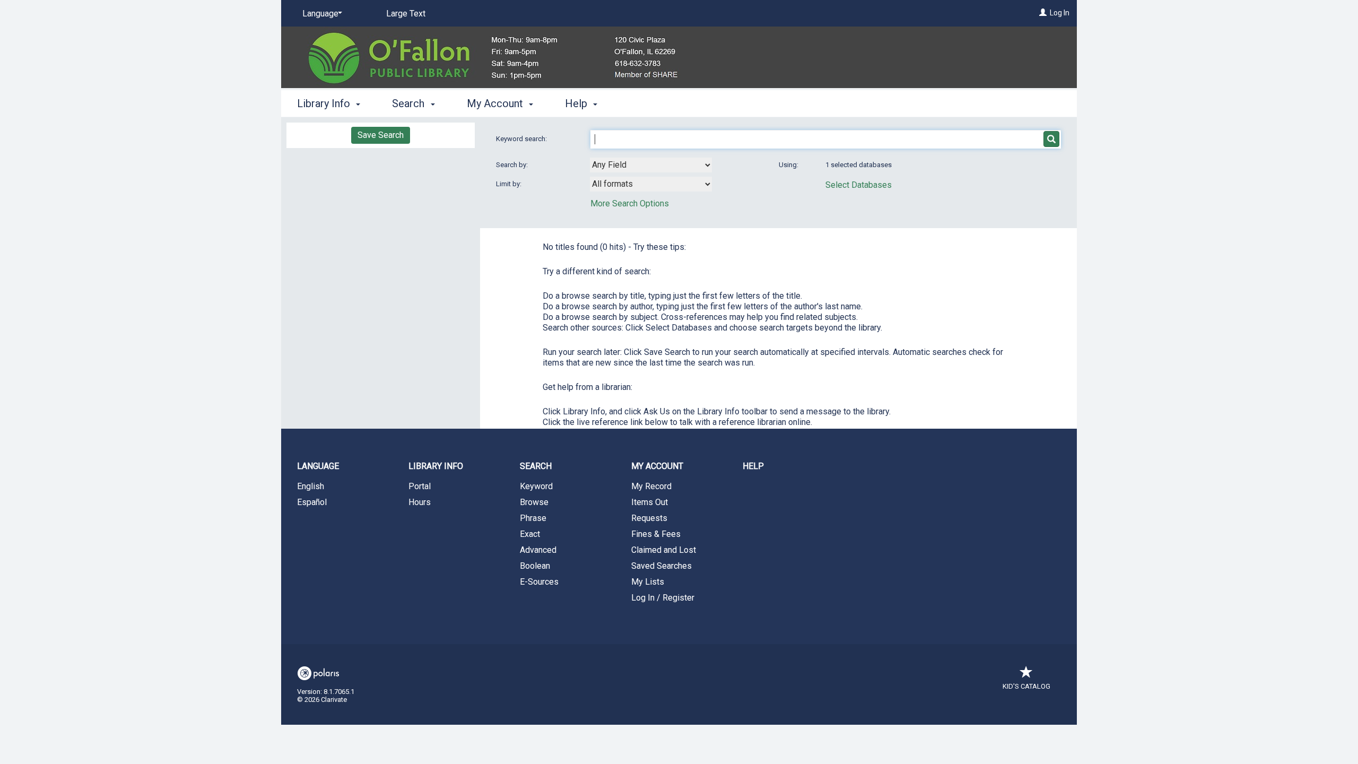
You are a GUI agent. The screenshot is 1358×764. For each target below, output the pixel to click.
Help (753, 466)
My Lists (647, 582)
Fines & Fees (656, 534)
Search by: (512, 165)
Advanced (538, 550)
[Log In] (1043, 12)
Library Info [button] (325, 103)
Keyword (536, 486)
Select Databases (858, 185)
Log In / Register (662, 598)
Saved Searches (661, 566)
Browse (534, 502)
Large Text (405, 13)
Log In (1059, 12)
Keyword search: (522, 139)
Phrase (533, 518)
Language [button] (318, 466)
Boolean (535, 566)
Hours (419, 502)
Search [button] (409, 103)
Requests (649, 518)
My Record (651, 486)
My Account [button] (496, 103)
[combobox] (651, 165)
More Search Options (629, 203)
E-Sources (539, 582)
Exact (530, 534)
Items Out (649, 502)
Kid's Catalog (1026, 686)
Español (312, 502)
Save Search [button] (381, 135)
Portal (419, 486)
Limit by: (509, 184)
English (310, 486)
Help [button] (577, 103)
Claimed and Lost (663, 550)
